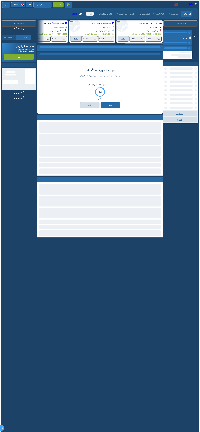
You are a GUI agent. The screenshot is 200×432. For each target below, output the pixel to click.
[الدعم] (6, 5)
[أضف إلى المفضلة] (118, 23)
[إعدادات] (29, 4)
